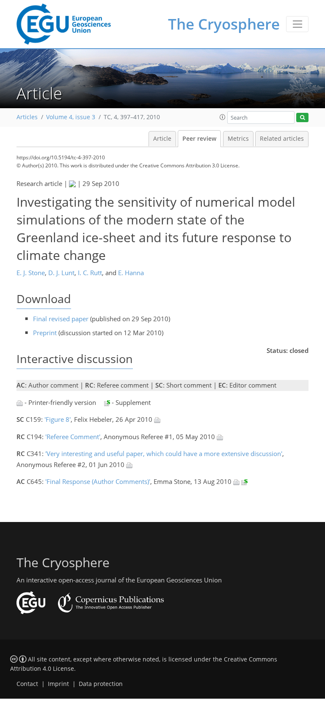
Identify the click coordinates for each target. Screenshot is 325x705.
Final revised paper (60, 318)
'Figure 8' (57, 419)
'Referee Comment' (72, 436)
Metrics (238, 138)
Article (162, 138)
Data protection (101, 684)
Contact (27, 684)
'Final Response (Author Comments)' (97, 481)
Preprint (45, 332)
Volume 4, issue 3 (70, 117)
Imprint (58, 684)
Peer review (199, 138)
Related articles (282, 138)
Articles (27, 117)
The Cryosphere (224, 24)
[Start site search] (302, 118)
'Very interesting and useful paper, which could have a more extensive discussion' (163, 453)
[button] (223, 117)
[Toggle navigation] (297, 24)
